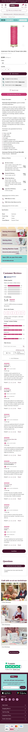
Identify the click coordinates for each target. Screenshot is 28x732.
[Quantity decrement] (2, 69)
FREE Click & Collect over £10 (19, 14)
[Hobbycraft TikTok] (17, 699)
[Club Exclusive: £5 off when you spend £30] (14, 20)
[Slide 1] (13, 47)
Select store (22, 82)
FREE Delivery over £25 (8, 14)
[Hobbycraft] (14, 6)
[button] (14, 36)
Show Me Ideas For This (15, 94)
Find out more (5, 195)
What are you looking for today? (15, 10)
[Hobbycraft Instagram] (10, 699)
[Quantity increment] (8, 69)
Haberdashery (4, 17)
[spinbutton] (5, 69)
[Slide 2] (15, 47)
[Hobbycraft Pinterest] (13, 699)
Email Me (23, 687)
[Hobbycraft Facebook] (2, 699)
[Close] (26, 1)
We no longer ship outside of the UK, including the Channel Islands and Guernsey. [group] (13, 2)
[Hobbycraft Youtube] (6, 699)
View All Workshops (14, 652)
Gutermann (13, 214)
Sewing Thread (12, 17)
